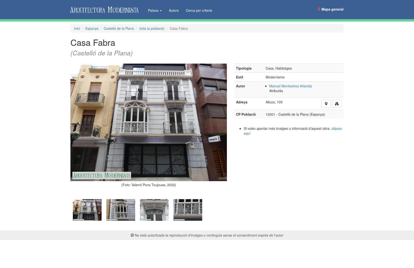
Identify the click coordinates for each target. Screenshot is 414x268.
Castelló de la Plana (119, 28)
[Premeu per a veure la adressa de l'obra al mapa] (326, 104)
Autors (174, 10)
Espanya (91, 28)
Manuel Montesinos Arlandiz (290, 85)
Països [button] (153, 10)
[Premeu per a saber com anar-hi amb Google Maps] (337, 104)
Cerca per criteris (199, 10)
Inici (77, 28)
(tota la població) (152, 28)
